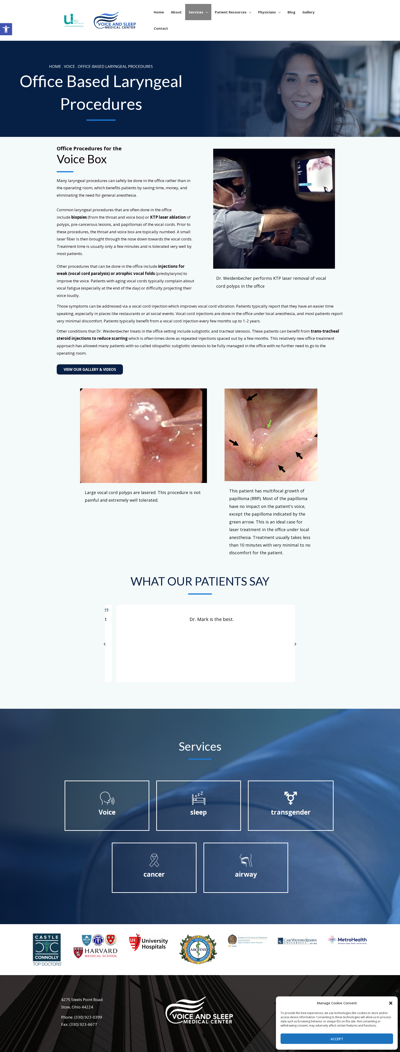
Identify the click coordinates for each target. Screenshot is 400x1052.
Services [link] (196, 12)
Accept (337, 1038)
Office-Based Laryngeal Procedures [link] (115, 66)
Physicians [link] (267, 12)
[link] (6, 29)
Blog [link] (291, 12)
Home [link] (159, 12)
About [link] (176, 12)
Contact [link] (161, 28)
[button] (390, 1003)
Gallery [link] (308, 12)
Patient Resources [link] (231, 12)
